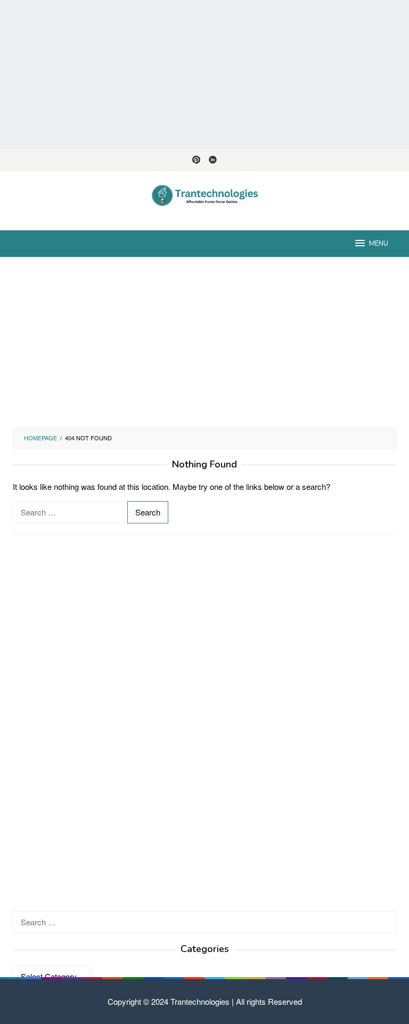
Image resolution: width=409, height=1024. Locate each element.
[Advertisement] (204, 74)
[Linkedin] (212, 160)
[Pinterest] (196, 160)
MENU (378, 243)
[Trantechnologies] (204, 194)
